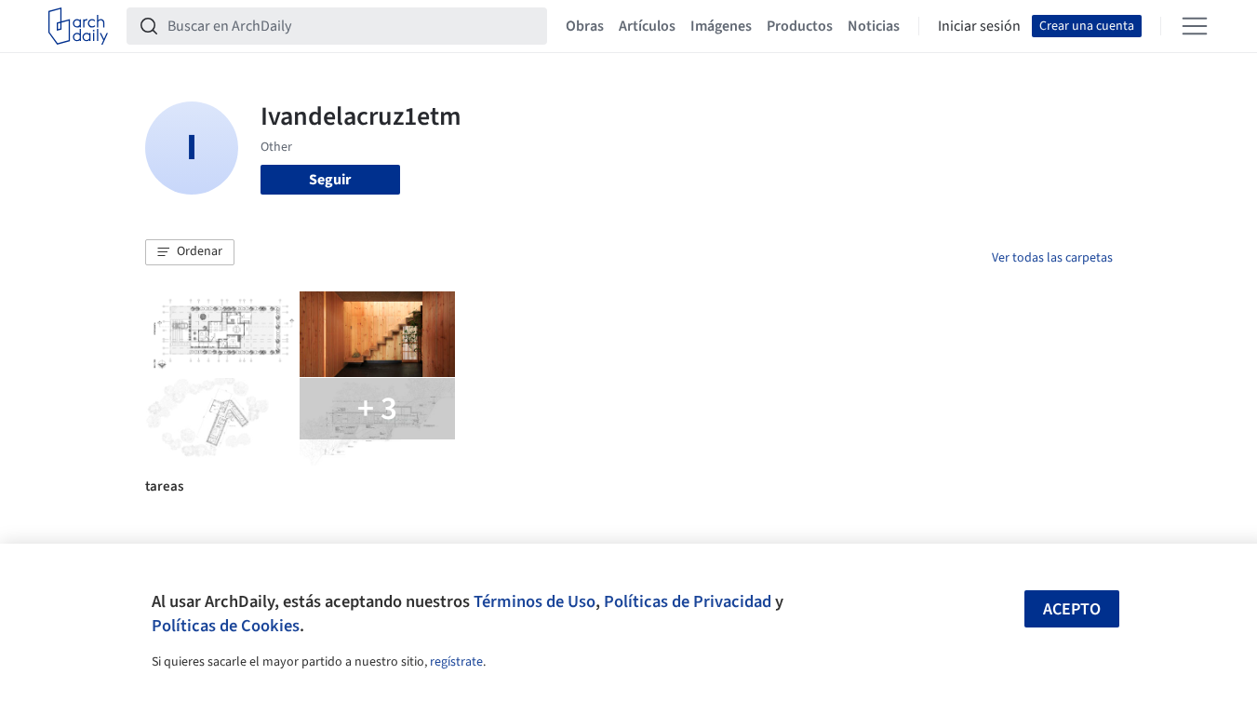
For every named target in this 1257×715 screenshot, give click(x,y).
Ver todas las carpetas (1052, 257)
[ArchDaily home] (78, 26)
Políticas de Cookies (226, 626)
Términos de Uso (534, 601)
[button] (189, 252)
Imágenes (721, 26)
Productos (800, 26)
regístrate (456, 662)
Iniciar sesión (979, 26)
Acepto (1072, 609)
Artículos (647, 26)
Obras (585, 26)
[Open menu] (1195, 26)
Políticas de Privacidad (687, 601)
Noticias (874, 26)
